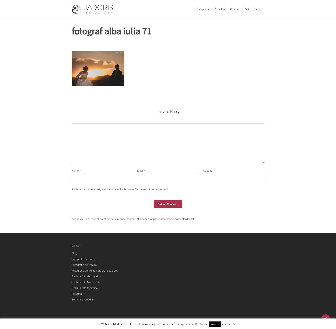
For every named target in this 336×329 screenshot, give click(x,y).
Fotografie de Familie (84, 264)
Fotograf (77, 293)
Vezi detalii (228, 324)
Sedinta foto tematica (85, 288)
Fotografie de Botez (84, 259)
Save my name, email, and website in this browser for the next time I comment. (122, 189)
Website (207, 170)
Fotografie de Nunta (83, 270)
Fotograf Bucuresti (107, 270)
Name (76, 170)
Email (141, 170)
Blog (74, 253)
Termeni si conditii (82, 299)
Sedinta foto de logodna (86, 276)
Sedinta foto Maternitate (86, 282)
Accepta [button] (215, 324)
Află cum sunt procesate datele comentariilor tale (165, 219)
